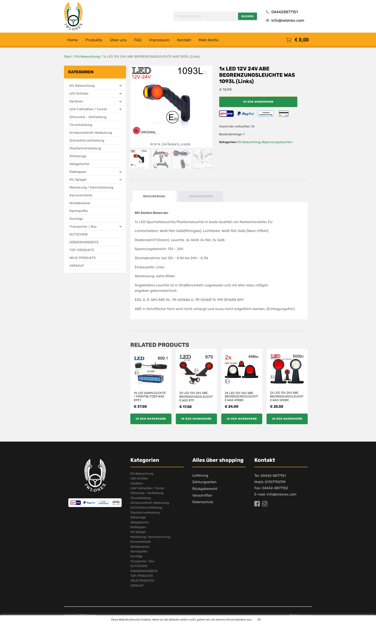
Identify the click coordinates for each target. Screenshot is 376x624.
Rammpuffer (78, 211)
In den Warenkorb (258, 101)
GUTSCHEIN (78, 234)
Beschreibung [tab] (154, 196)
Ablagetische (79, 164)
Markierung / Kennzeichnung (91, 187)
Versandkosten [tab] (201, 196)
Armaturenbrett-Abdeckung (90, 133)
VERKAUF (76, 266)
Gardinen (76, 101)
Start (68, 56)
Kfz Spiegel (77, 180)
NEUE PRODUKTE (82, 258)
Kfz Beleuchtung (87, 56)
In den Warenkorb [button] (151, 418)
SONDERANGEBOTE (84, 242)
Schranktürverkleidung (86, 140)
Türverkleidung (80, 125)
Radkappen (77, 172)
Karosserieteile (80, 195)
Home (72, 40)
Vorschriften (202, 495)
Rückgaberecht (204, 489)
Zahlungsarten (204, 482)
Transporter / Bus (83, 227)
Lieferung (200, 475)
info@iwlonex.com (287, 20)
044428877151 (284, 12)
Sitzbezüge (77, 156)
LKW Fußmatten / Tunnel (88, 109)
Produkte (94, 40)
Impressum (159, 40)
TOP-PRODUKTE (81, 250)
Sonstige (76, 219)
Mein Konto (208, 40)
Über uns (118, 40)
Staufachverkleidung (85, 148)
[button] (205, 73)
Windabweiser (80, 203)
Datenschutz (202, 502)
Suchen (247, 16)
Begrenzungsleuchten (277, 142)
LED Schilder (79, 93)
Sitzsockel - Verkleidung (87, 117)
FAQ (137, 40)
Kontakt (184, 40)
